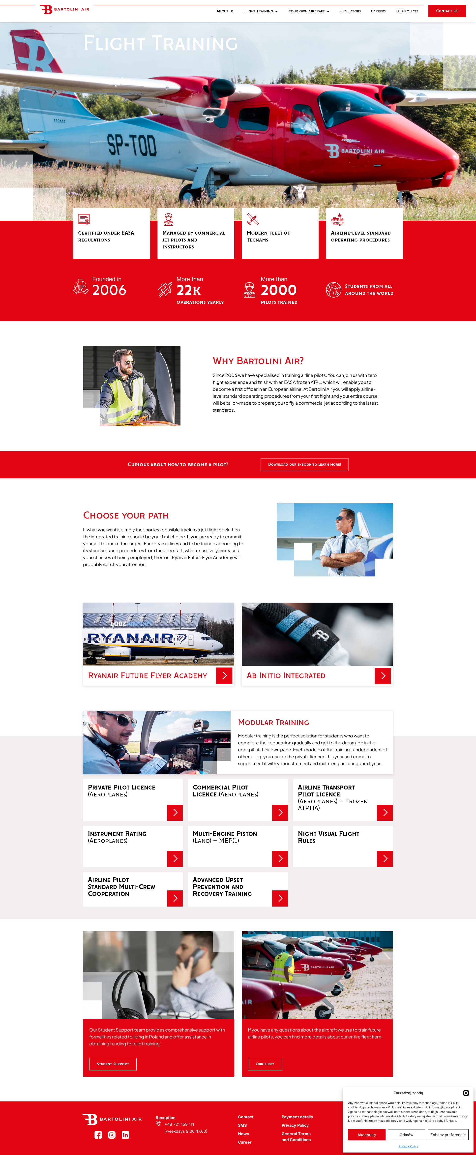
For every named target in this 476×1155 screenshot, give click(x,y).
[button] (466, 1093)
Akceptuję (366, 1134)
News (243, 1133)
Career (245, 1142)
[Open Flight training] (276, 11)
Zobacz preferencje (448, 1134)
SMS (242, 1125)
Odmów (406, 1134)
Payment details (297, 1116)
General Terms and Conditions (296, 1136)
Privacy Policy (408, 1146)
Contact (245, 1116)
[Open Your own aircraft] (328, 11)
